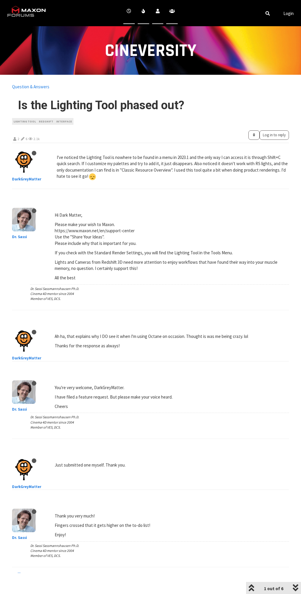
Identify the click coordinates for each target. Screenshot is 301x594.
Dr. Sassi (19, 236)
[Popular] (143, 13)
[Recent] (129, 13)
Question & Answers (30, 86)
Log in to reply (274, 134)
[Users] (157, 13)
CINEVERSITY (150, 50)
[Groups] (172, 13)
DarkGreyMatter (26, 179)
